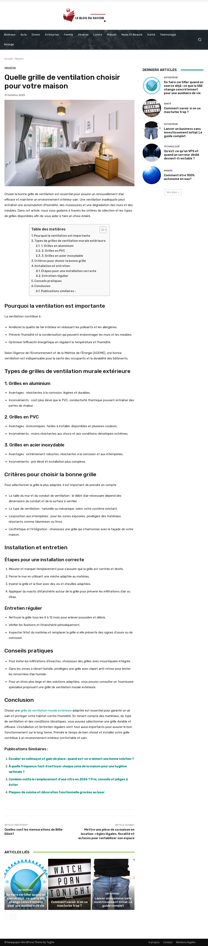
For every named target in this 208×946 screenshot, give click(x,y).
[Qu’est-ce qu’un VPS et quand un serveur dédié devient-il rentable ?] (152, 153)
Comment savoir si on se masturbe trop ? (69, 903)
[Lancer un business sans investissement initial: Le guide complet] (113, 884)
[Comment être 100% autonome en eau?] (152, 175)
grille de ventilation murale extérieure (46, 710)
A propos (153, 942)
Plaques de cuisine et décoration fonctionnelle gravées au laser (57, 792)
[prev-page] (7, 916)
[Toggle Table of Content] (101, 229)
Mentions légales (185, 942)
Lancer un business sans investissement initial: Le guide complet (113, 902)
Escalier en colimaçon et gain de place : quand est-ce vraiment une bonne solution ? (71, 759)
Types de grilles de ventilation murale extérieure (70, 241)
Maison (19, 58)
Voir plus (172, 192)
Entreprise (25, 890)
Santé (69, 897)
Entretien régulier (55, 276)
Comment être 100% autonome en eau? (179, 177)
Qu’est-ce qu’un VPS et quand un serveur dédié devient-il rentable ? (181, 154)
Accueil (8, 58)
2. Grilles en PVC (53, 251)
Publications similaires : (58, 291)
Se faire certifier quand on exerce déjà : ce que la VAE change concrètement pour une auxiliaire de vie (26, 900)
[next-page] (13, 916)
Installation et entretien (52, 266)
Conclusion (42, 286)
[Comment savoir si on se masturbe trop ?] (69, 884)
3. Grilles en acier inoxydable (62, 256)
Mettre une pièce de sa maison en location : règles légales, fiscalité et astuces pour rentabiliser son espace (106, 834)
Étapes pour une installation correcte (68, 271)
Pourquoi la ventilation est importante (62, 236)
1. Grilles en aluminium (57, 246)
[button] (199, 39)
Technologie (172, 146)
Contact (167, 942)
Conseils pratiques (48, 281)
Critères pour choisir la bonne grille (60, 261)
